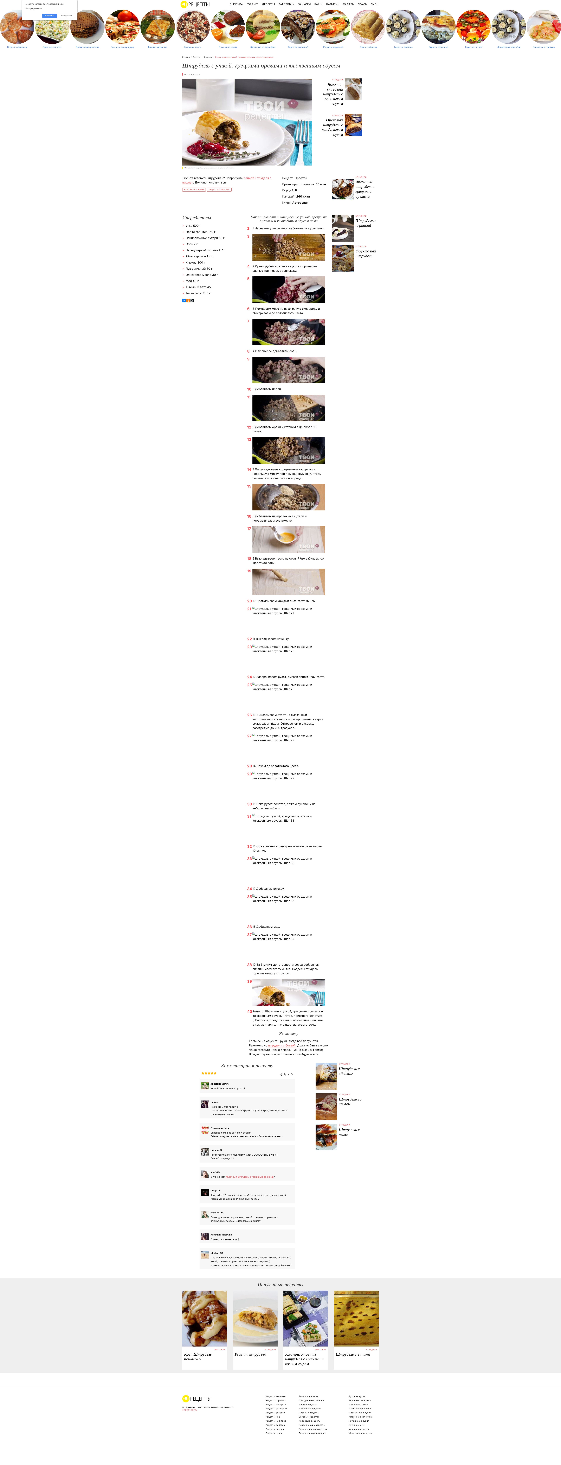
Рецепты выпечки (276, 1396)
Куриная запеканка (438, 47)
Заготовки (286, 4)
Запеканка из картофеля (263, 47)
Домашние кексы (228, 47)
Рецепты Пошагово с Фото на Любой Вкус (197, 1398)
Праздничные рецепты (312, 1400)
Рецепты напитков (276, 1421)
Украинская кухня (359, 1429)
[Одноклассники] (188, 300)
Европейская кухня (360, 1400)
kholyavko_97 (194, 74)
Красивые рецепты (310, 1421)
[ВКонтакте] (184, 300)
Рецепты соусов (275, 1429)
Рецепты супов (274, 1433)
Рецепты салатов (275, 1425)
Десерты (268, 4)
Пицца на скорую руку (122, 47)
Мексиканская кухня (361, 1433)
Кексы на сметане (403, 47)
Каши (318, 4)
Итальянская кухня (360, 1408)
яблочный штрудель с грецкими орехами (250, 1176)
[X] (192, 300)
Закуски (304, 4)
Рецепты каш (273, 1416)
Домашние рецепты (310, 1408)
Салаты (348, 4)
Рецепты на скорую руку (313, 1429)
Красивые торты (192, 47)
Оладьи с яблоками (17, 47)
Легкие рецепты (308, 1404)
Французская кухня (360, 1412)
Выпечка (236, 4)
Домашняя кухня (358, 1404)
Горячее (252, 4)
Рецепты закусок (275, 1412)
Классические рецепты (312, 1425)
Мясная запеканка (157, 47)
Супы (375, 4)
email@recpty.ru (189, 1410)
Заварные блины (368, 47)
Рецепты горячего (276, 1400)
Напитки (333, 4)
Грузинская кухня (359, 1421)
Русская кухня (357, 1396)
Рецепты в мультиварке (312, 1433)
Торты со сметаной (298, 47)
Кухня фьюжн (356, 1425)
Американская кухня (361, 1416)
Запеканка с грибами (544, 47)
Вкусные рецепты (194, 189)
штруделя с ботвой (282, 1045)
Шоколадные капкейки (509, 47)
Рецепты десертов (276, 1404)
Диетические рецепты (87, 47)
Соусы (362, 4)
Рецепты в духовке (333, 47)
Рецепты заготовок (276, 1408)
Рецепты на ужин (308, 1396)
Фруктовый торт (473, 47)
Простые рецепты (52, 47)
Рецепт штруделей (219, 189)
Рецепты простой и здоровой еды (195, 4)
